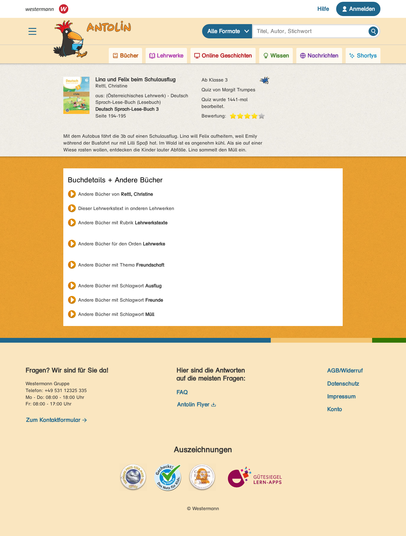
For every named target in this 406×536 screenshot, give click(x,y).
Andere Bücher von (115, 194)
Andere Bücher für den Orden (121, 244)
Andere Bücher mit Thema (121, 265)
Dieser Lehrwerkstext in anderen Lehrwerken (126, 208)
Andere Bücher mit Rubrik (123, 222)
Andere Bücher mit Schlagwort (120, 286)
